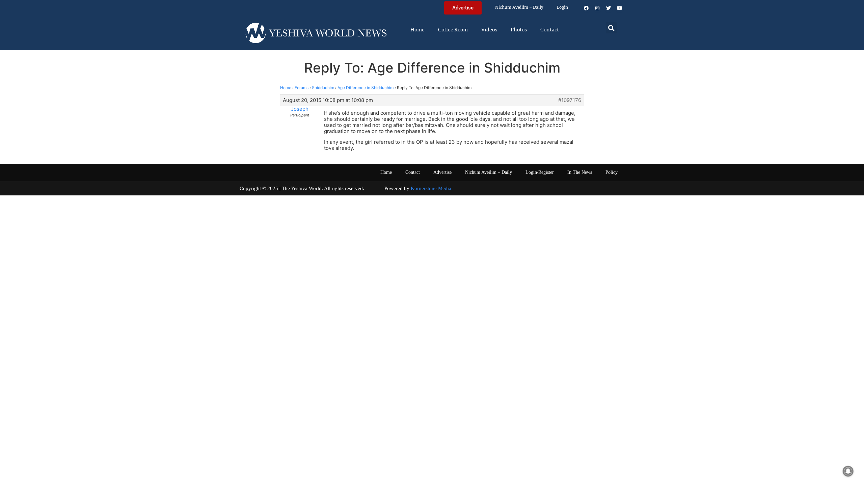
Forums (301, 87)
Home (417, 30)
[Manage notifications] (848, 471)
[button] (611, 27)
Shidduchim (323, 87)
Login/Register (539, 172)
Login (562, 7)
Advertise (442, 172)
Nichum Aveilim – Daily (519, 7)
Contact (549, 30)
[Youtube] (619, 8)
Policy (611, 172)
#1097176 (569, 100)
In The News (579, 172)
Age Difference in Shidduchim (366, 87)
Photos (519, 30)
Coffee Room (453, 30)
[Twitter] (608, 8)
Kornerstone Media (431, 188)
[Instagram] (597, 8)
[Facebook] (586, 8)
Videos (489, 30)
